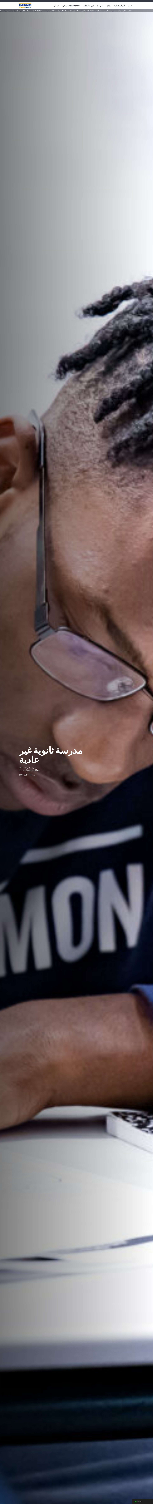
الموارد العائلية (119, 6)
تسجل (56, 6)
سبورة (112, 10)
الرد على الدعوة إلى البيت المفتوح (68, 10)
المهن (106, 10)
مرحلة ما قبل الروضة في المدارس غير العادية (17, 10)
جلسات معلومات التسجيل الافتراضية (91, 10)
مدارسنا (100, 6)
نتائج (108, 6)
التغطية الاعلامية (37, 10)
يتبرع (130, 6)
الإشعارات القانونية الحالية (125, 10)
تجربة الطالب (88, 6)
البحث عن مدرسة (50, 10)
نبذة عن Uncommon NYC (71, 6)
